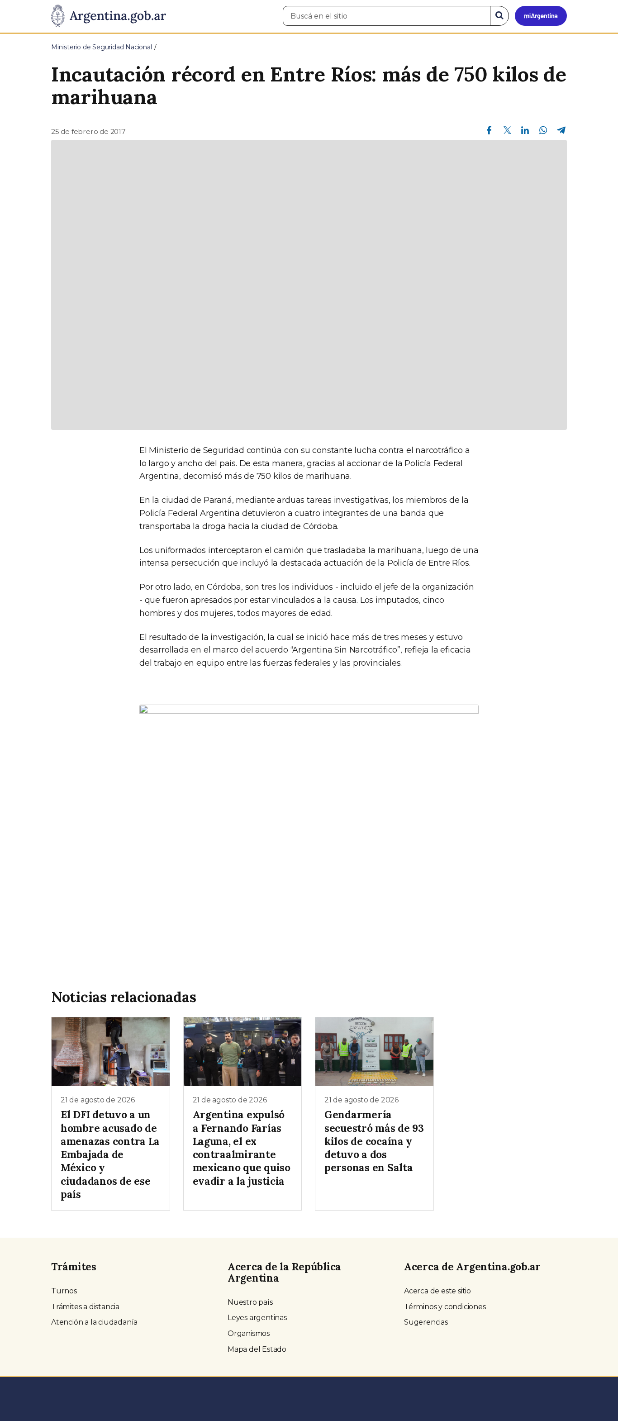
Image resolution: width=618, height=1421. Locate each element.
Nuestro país (250, 1302)
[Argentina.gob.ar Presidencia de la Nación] (108, 16)
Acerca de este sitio (437, 1291)
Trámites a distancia (85, 1306)
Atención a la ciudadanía (94, 1322)
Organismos (249, 1333)
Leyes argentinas (257, 1317)
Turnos (64, 1291)
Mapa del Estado (257, 1349)
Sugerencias (426, 1322)
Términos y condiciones (445, 1306)
